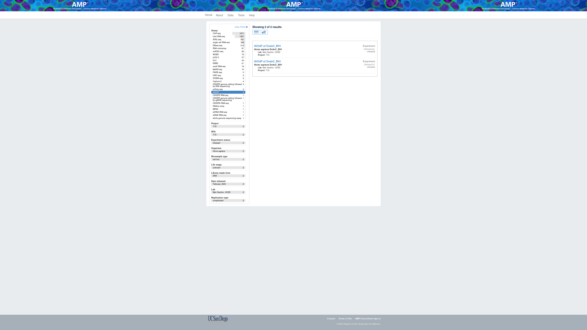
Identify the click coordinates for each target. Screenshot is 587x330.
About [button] (219, 15)
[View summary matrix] (264, 32)
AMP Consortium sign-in (368, 318)
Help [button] (252, 15)
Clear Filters (240, 27)
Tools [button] (241, 15)
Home (208, 15)
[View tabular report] (256, 32)
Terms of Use (345, 318)
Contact (331, 318)
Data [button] (230, 15)
